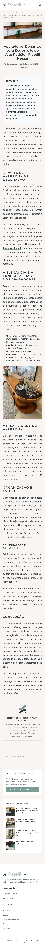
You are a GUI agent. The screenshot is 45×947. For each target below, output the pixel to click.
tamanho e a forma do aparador (22, 317)
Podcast (6, 924)
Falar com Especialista (22, 790)
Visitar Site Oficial (10, 894)
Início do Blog (8, 898)
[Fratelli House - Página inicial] (16, 5)
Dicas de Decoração (16, 13)
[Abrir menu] (33, 5)
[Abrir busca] (40, 5)
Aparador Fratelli (12, 248)
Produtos (6, 929)
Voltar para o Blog (15, 757)
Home (5, 13)
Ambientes (7, 910)
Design (5, 915)
